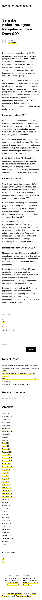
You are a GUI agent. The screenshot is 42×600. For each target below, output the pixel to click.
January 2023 (6, 491)
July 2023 (5, 473)
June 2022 (5, 511)
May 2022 (5, 514)
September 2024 (7, 431)
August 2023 (6, 470)
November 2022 (7, 497)
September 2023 (7, 467)
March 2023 (6, 485)
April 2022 (5, 517)
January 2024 (6, 455)
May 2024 (5, 443)
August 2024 (6, 434)
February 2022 (7, 523)
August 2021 (6, 541)
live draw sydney (19, 227)
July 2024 (5, 437)
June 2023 (5, 476)
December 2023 (7, 458)
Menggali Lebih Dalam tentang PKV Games (16, 384)
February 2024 (7, 452)
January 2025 (6, 419)
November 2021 (7, 532)
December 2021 (7, 529)
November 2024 (7, 425)
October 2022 (6, 499)
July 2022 (5, 508)
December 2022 (7, 494)
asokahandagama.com (14, 594)
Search (4, 345)
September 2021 (7, 538)
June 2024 (5, 440)
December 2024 (7, 422)
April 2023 (5, 482)
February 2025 (7, 416)
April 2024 (5, 446)
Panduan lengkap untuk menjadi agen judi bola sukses (20, 365)
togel (3, 562)
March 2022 (6, 520)
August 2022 (6, 505)
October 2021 (6, 535)
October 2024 (6, 428)
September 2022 (7, 502)
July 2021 (5, 544)
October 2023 (6, 464)
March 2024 (6, 449)
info (3, 322)
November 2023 (7, 461)
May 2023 (5, 479)
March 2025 (6, 413)
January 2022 (6, 526)
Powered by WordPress (23, 596)
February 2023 (7, 488)
